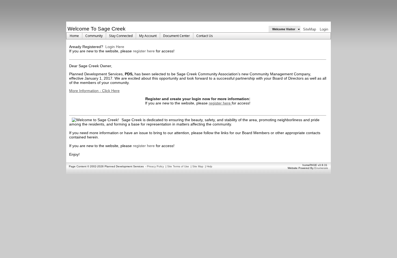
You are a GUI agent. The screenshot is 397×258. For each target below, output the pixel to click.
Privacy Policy (155, 166)
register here (144, 51)
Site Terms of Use (178, 166)
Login (324, 29)
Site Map (197, 166)
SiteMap (309, 29)
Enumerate (321, 168)
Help (209, 166)
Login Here (114, 47)
